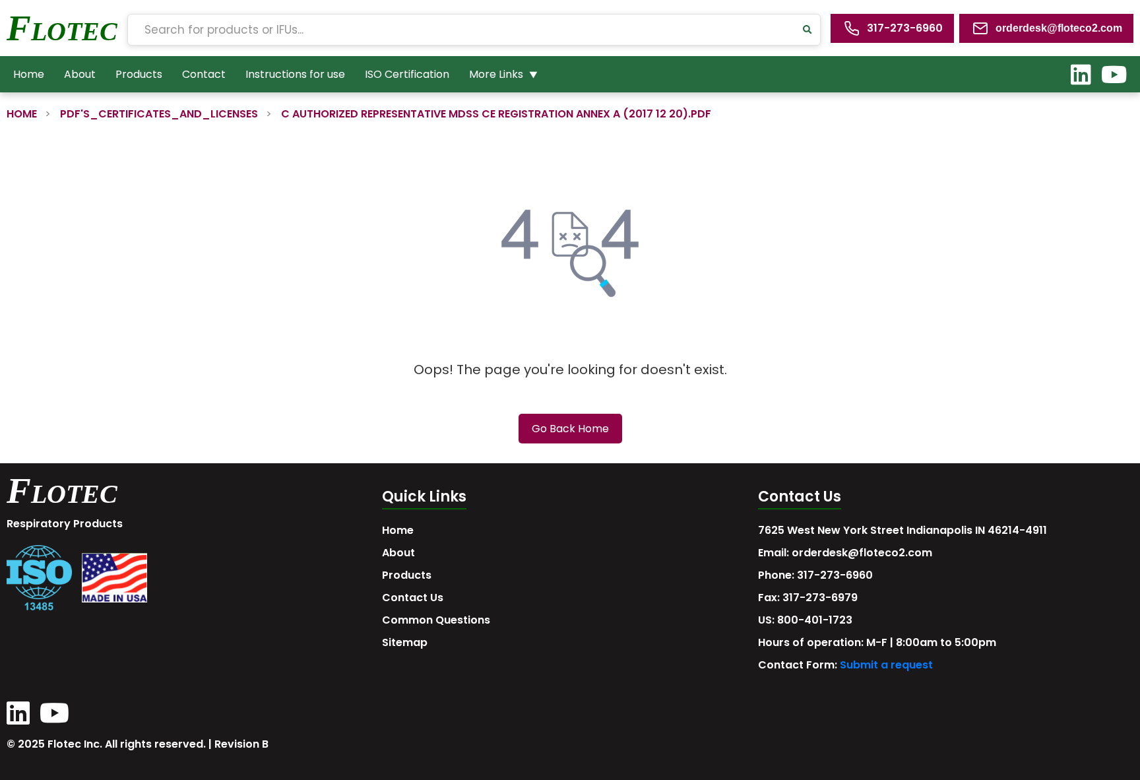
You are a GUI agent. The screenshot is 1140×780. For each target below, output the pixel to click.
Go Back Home (570, 428)
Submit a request (886, 664)
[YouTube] (1114, 74)
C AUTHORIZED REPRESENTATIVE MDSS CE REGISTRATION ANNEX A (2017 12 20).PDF (496, 113)
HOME (22, 113)
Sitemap (405, 642)
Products (138, 74)
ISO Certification (407, 74)
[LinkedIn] (1081, 74)
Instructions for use (295, 74)
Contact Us (412, 597)
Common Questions (436, 620)
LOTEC (74, 31)
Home (28, 74)
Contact (204, 74)
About (80, 74)
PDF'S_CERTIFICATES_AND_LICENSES (159, 113)
